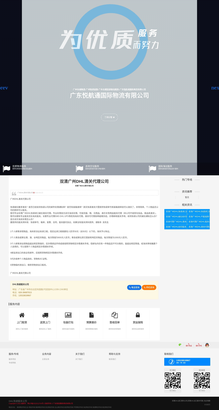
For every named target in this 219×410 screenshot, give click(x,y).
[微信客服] (180, 345)
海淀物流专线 (87, 407)
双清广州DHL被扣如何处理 (176, 217)
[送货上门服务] (45, 313)
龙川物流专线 (30, 407)
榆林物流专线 (40, 407)
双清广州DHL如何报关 (176, 227)
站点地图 (207, 401)
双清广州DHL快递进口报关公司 (199, 211)
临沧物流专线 (106, 407)
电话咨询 (135, 287)
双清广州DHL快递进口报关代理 (176, 211)
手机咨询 (150, 287)
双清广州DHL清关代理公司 (199, 227)
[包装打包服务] (68, 313)
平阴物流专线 (78, 407)
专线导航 (12, 363)
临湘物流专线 (97, 407)
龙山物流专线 (59, 407)
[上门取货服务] (22, 313)
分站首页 (207, 405)
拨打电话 (189, 346)
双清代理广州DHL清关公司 (176, 222)
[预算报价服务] (91, 313)
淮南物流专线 (21, 407)
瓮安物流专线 (68, 407)
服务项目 (12, 359)
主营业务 (45, 359)
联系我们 (112, 359)
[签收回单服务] (115, 313)
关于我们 (79, 359)
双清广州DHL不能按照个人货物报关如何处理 (199, 217)
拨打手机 (199, 346)
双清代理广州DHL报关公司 (199, 222)
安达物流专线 (49, 407)
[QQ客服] (207, 345)
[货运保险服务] (138, 313)
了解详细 (108, 117)
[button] (3, 87)
